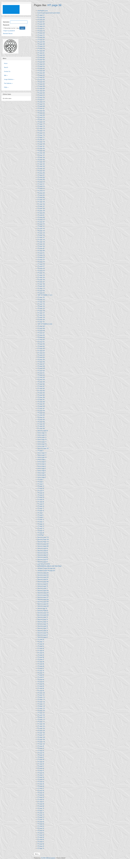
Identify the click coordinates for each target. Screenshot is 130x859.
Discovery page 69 (42, 584)
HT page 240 (41, 370)
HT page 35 (40, 784)
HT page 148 (41, 239)
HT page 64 (40, 826)
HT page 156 (41, 310)
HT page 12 (40, 524)
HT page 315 (41, 95)
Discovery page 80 (42, 635)
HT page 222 (41, 55)
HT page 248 (41, 335)
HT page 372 (41, 255)
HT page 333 (41, 82)
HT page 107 (41, 735)
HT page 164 (41, 297)
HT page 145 (41, 233)
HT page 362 (41, 390)
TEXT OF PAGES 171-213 (44, 295)
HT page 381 (41, 248)
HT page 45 (40, 753)
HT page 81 (40, 677)
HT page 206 (41, 173)
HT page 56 (40, 830)
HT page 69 (40, 806)
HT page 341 (41, 293)
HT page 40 (40, 773)
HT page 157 (41, 313)
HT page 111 (41, 721)
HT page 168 (41, 284)
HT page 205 (41, 193)
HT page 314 (41, 66)
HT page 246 (41, 330)
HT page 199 (41, 210)
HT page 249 (41, 337)
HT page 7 (40, 513)
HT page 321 (41, 108)
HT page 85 (40, 686)
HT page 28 (40, 533)
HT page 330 (41, 75)
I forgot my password (9, 30)
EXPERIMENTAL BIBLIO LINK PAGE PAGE (49, 566)
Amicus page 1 (41, 459)
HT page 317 (41, 99)
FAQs (6, 87)
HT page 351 (41, 417)
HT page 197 (41, 206)
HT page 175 (41, 128)
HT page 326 (41, 88)
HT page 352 (41, 419)
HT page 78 (40, 670)
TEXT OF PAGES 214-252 (44, 324)
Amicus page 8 (41, 475)
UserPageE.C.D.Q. (42, 10)
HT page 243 (41, 355)
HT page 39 (40, 793)
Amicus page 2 (41, 461)
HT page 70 (40, 808)
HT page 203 (41, 197)
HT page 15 (40, 530)
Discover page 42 (42, 608)
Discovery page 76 (42, 626)
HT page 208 (41, 177)
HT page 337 (41, 222)
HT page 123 (41, 744)
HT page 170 (41, 288)
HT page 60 (40, 839)
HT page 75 (40, 819)
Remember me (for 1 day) (11, 28)
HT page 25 (40, 499)
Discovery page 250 (43, 615)
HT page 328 (41, 70)
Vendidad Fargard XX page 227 (46, 570)
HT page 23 (40, 495)
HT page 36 (54, 5)
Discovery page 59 (42, 579)
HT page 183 (41, 164)
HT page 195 (41, 202)
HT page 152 (41, 275)
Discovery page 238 (43, 599)
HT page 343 (41, 346)
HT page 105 (41, 730)
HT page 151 (41, 273)
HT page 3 (40, 450)
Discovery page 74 (42, 622)
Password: (6, 25)
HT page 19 (40, 486)
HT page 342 (41, 290)
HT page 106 (41, 733)
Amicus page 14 (41, 435)
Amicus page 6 (41, 470)
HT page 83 (40, 681)
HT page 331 (41, 77)
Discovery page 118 (43, 537)
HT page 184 (41, 162)
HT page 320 (41, 106)
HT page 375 (41, 262)
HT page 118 (41, 706)
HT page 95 (40, 655)
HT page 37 (40, 788)
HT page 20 (40, 488)
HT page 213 (41, 188)
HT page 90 (40, 644)
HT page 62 (40, 844)
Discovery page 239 (43, 601)
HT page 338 (41, 328)
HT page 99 (40, 690)
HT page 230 (41, 19)
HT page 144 (41, 230)
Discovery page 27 (42, 637)
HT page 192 (41, 168)
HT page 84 (40, 684)
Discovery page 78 (42, 630)
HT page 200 (41, 213)
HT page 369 (41, 326)
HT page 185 (41, 159)
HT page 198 (41, 208)
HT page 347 (41, 408)
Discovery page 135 (43, 448)
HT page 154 (41, 306)
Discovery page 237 (43, 597)
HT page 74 (40, 817)
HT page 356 (41, 406)
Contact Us (7, 71)
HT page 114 (41, 697)
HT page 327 (41, 68)
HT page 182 (41, 166)
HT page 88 (40, 666)
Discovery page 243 (43, 573)
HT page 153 (41, 304)
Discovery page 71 (42, 588)
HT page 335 (41, 86)
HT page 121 (41, 713)
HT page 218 (41, 46)
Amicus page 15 (41, 437)
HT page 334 (41, 84)
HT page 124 (41, 119)
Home (5, 63)
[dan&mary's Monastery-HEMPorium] (9, 46)
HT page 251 (41, 342)
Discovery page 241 (43, 604)
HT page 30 (40, 746)
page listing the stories (43, 564)
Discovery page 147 (43, 613)
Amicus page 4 (41, 466)
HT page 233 (41, 64)
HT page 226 (41, 42)
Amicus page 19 (41, 446)
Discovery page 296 (43, 581)
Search (6, 67)
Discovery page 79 (42, 633)
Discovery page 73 (42, 619)
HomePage (40, 535)
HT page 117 (41, 704)
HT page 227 (41, 39)
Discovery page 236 (43, 595)
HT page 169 (41, 286)
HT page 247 (41, 333)
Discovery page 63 (42, 559)
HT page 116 (41, 702)
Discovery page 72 (42, 617)
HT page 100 (41, 693)
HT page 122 (41, 715)
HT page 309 (41, 24)
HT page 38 (40, 790)
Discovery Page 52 (42, 610)
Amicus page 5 (41, 468)
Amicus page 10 (41, 457)
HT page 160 (41, 319)
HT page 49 (40, 761)
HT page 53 (40, 797)
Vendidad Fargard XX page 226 (46, 568)
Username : (6, 22)
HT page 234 (41, 357)
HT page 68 (40, 804)
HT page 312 (41, 30)
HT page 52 (40, 795)
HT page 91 (40, 646)
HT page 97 (40, 659)
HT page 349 (41, 413)
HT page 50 (40, 764)
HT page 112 (41, 719)
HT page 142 (41, 246)
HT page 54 (40, 799)
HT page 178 (41, 122)
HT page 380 (41, 250)
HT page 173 (41, 133)
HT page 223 (41, 57)
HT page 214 (41, 190)
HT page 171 (41, 137)
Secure (10, 33)
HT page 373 (41, 257)
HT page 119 (41, 708)
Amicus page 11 (41, 455)
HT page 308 (41, 44)
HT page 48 (40, 759)
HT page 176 (41, 126)
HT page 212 (41, 186)
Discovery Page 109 (43, 539)
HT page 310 (41, 26)
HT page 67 (40, 801)
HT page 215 (41, 219)
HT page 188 (41, 153)
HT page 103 (41, 726)
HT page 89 (40, 664)
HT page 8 (40, 515)
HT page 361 (41, 386)
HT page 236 (41, 362)
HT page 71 (40, 810)
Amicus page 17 (41, 442)
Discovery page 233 (43, 575)
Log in (22, 28)
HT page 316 (41, 97)
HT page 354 (41, 424)
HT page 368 (41, 428)
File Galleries (8, 83)
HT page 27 (40, 504)
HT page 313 (41, 35)
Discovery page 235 (43, 593)
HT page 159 (41, 317)
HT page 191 (41, 139)
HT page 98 (40, 661)
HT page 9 (40, 517)
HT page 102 (41, 724)
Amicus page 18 (41, 444)
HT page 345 (41, 377)
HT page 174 (41, 130)
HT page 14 (40, 528)
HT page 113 (41, 717)
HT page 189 (41, 150)
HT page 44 (40, 750)
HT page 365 (41, 395)
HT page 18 (40, 506)
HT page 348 (41, 410)
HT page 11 (40, 521)
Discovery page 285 (43, 546)
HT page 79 (40, 673)
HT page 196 (41, 204)
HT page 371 (41, 253)
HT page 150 (41, 244)
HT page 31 (40, 775)
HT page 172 (41, 135)
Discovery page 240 (43, 544)
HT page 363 (41, 388)
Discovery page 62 (42, 557)
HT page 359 (41, 382)
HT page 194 (41, 199)
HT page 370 (41, 224)
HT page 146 (41, 235)
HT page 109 (41, 739)
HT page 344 (41, 348)
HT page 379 (41, 270)
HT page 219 (41, 48)
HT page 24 (40, 497)
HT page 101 (41, 695)
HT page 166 (41, 279)
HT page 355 (41, 426)
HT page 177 (41, 124)
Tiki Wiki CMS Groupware (48, 858)
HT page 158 (41, 315)
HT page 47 (40, 757)
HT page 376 (41, 264)
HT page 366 (41, 397)
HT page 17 (40, 508)
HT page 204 (41, 195)
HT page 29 (40, 639)
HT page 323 (41, 113)
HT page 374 (41, 259)
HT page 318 (41, 102)
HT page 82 (40, 679)
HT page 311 (41, 28)
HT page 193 (41, 170)
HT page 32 (40, 777)
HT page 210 (41, 182)
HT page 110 (41, 741)
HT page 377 (41, 266)
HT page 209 (41, 179)
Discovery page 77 (42, 628)
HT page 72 (40, 813)
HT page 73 (40, 815)
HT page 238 (41, 366)
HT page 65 (40, 824)
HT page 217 (41, 15)
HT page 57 (40, 833)
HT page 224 (41, 59)
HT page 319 (41, 104)
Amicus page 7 (41, 473)
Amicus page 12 (41, 453)
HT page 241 (41, 373)
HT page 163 (41, 299)
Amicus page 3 (41, 464)
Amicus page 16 (41, 439)
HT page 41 (40, 770)
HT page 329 (41, 73)
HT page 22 (40, 493)
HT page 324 (41, 93)
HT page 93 (40, 650)
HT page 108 (41, 737)
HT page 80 (40, 675)
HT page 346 (41, 379)
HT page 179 (41, 142)
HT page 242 (41, 375)
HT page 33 (40, 779)
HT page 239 (41, 368)
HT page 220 (41, 51)
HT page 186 (41, 157)
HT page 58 (40, 835)
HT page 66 (40, 821)
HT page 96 (40, 657)
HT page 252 (41, 344)
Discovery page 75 (42, 624)
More (36, 854)
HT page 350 (41, 415)
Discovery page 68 (42, 555)
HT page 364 (41, 393)
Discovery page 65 (42, 550)
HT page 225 (41, 62)
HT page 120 (41, 710)
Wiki (5, 75)
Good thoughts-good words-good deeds (48, 13)
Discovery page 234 (43, 590)
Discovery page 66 (42, 553)
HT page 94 (40, 653)
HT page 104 (41, 728)
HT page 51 (40, 766)
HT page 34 (40, 781)
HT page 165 (41, 277)
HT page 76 (40, 848)
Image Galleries (8, 79)
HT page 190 (41, 148)
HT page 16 (40, 510)
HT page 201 (41, 215)
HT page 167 (41, 282)
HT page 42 (40, 768)
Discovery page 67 (42, 562)
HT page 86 (40, 688)
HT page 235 (41, 359)
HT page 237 (41, 364)
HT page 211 (41, 184)
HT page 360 (41, 384)
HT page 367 (41, 399)
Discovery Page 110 (43, 541)
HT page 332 (41, 79)
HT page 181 (41, 146)
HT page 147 (41, 237)
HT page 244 (41, 353)
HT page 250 (41, 339)
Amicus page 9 (41, 477)
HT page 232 (41, 33)
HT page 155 (41, 308)
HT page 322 (41, 110)
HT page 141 (41, 226)
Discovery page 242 (43, 606)
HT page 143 (41, 228)
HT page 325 (41, 90)
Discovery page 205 (43, 577)
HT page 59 (40, 837)
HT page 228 (41, 37)
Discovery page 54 (42, 430)
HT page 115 (41, 699)
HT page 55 (40, 828)
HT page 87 (40, 668)
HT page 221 (41, 53)
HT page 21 (40, 490)
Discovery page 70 (42, 586)
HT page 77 (40, 641)
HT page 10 (40, 519)
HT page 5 (40, 482)
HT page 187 (41, 155)
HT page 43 (40, 748)
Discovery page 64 (42, 548)
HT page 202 (41, 217)
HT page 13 (40, 526)
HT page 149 (41, 242)
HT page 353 (41, 422)
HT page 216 (41, 117)
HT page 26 (40, 502)
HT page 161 (41, 321)
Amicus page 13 (41, 433)
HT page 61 (40, 841)
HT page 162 (41, 302)
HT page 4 (40, 479)
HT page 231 (41, 22)
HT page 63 (40, 846)
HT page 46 (40, 755)
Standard (5, 33)
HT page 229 (41, 17)
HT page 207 (41, 175)
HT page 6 (40, 484)
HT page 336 (41, 115)
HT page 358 (41, 402)
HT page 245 (41, 350)
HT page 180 (41, 144)
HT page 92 (40, 648)
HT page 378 (41, 268)
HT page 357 (41, 404)
